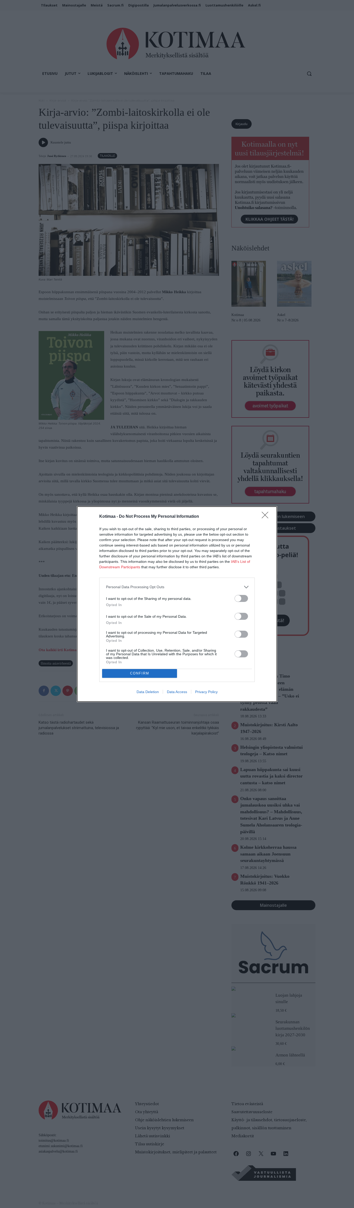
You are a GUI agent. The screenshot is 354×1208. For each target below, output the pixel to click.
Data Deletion (148, 692)
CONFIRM (139, 673)
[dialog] (177, 604)
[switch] (241, 598)
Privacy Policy (206, 692)
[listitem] (177, 587)
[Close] (267, 517)
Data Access (177, 692)
